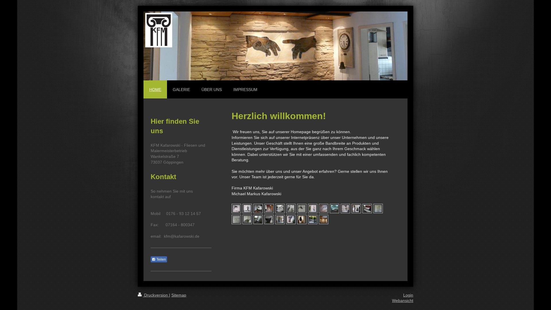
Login (408, 295)
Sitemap (178, 295)
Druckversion (156, 295)
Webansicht (402, 300)
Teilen (161, 259)
